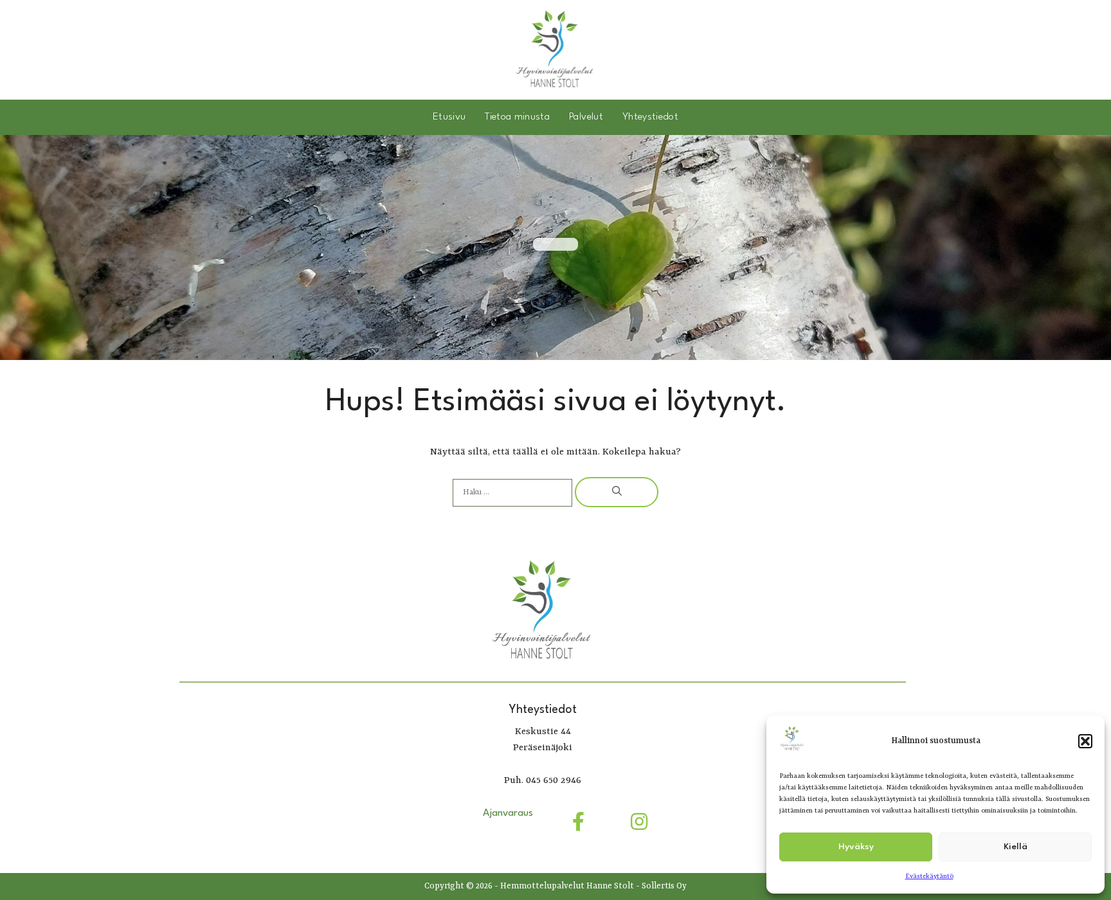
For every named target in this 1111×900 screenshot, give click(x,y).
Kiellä (1015, 846)
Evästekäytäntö (929, 876)
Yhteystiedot (650, 117)
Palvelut (586, 117)
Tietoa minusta (517, 117)
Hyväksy (856, 846)
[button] (1085, 741)
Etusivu (449, 117)
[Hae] (616, 492)
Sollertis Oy (664, 886)
